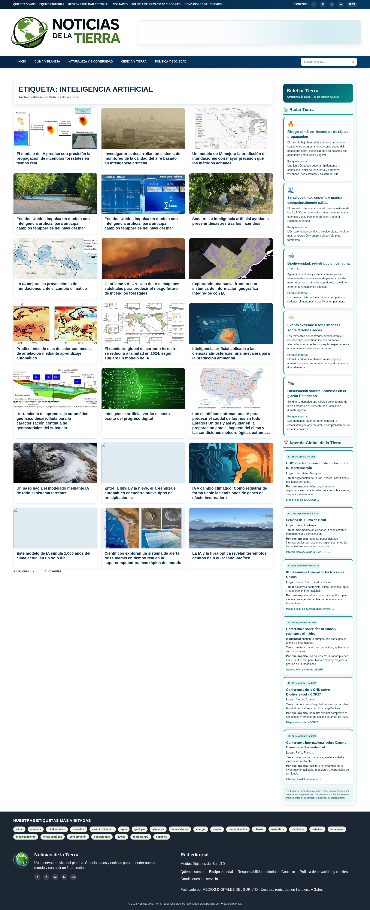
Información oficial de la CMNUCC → (308, 552)
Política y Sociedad (170, 61)
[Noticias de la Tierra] (69, 32)
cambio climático (102, 829)
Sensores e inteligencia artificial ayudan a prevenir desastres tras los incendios (230, 221)
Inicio (22, 61)
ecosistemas (102, 836)
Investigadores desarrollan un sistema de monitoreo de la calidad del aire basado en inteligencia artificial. (142, 158)
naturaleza (277, 829)
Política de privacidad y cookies (324, 872)
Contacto (288, 872)
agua (124, 829)
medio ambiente (26, 836)
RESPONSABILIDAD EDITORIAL (88, 4)
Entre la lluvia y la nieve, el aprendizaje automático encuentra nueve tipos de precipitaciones (140, 493)
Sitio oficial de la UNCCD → (302, 499)
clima (19, 829)
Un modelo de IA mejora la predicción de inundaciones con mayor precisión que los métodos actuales (229, 158)
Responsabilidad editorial (257, 872)
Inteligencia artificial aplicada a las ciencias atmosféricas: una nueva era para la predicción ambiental (231, 353)
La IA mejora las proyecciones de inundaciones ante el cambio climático (51, 286)
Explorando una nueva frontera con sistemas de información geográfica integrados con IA (225, 288)
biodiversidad (57, 829)
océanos (35, 829)
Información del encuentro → (303, 779)
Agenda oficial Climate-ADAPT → (306, 669)
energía (200, 829)
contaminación (238, 829)
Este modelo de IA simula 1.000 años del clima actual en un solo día (53, 555)
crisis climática (52, 836)
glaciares (158, 829)
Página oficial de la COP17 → (303, 722)
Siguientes (53, 571)
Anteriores (21, 571)
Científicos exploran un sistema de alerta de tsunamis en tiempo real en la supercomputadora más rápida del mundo (142, 558)
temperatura (140, 836)
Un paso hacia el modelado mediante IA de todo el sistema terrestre (52, 490)
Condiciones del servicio (199, 879)
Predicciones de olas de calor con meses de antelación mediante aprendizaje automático (54, 353)
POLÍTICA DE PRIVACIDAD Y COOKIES (156, 4)
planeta (259, 829)
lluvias (121, 836)
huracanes (336, 829)
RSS (352, 4)
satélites (317, 829)
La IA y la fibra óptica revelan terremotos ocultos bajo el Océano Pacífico (229, 555)
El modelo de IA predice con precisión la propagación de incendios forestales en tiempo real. (53, 158)
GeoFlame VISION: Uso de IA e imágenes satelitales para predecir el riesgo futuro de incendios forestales (141, 288)
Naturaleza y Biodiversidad (91, 61)
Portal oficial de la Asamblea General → (310, 608)
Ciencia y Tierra (133, 61)
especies (161, 836)
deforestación (180, 829)
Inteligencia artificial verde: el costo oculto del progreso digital (137, 416)
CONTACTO (120, 4)
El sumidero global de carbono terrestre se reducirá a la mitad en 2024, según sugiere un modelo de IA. (141, 353)
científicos (298, 829)
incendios (79, 829)
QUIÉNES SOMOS (24, 4)
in (332, 4)
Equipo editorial (221, 872)
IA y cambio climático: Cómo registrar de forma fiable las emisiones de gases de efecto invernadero (229, 493)
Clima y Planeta (47, 61)
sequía (217, 829)
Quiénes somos (192, 872)
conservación (78, 836)
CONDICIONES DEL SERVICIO (204, 4)
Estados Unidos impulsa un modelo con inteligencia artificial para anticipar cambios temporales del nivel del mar (53, 223)
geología (139, 829)
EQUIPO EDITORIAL (51, 4)
